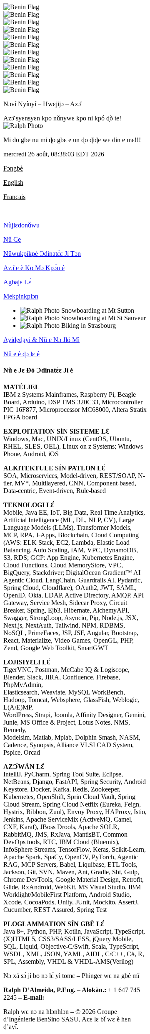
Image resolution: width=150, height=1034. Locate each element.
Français (14, 196)
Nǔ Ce (12, 239)
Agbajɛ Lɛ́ (17, 282)
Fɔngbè (13, 168)
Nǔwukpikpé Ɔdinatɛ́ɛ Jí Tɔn (42, 253)
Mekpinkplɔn (20, 296)
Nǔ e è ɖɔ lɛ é (21, 353)
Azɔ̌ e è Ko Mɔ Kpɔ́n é (34, 267)
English (13, 182)
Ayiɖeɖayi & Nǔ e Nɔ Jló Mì (41, 339)
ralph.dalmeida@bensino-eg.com (89, 997)
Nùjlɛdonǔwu (21, 225)
